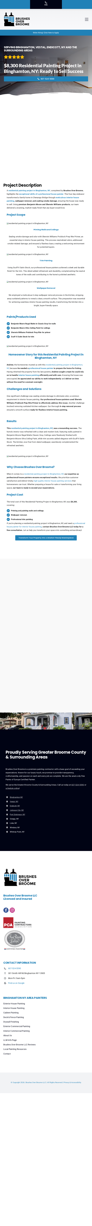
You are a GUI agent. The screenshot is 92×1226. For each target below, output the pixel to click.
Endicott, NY (15, 806)
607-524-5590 (77, 785)
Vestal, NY (14, 802)
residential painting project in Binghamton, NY (29, 190)
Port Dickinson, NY (17, 814)
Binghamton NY (16, 797)
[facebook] (6, 910)
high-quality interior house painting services (53, 481)
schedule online (12, 788)
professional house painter (41, 368)
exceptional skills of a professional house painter (41, 194)
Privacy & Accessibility (72, 1082)
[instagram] (12, 910)
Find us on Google (16, 983)
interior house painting (28, 375)
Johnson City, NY (17, 810)
